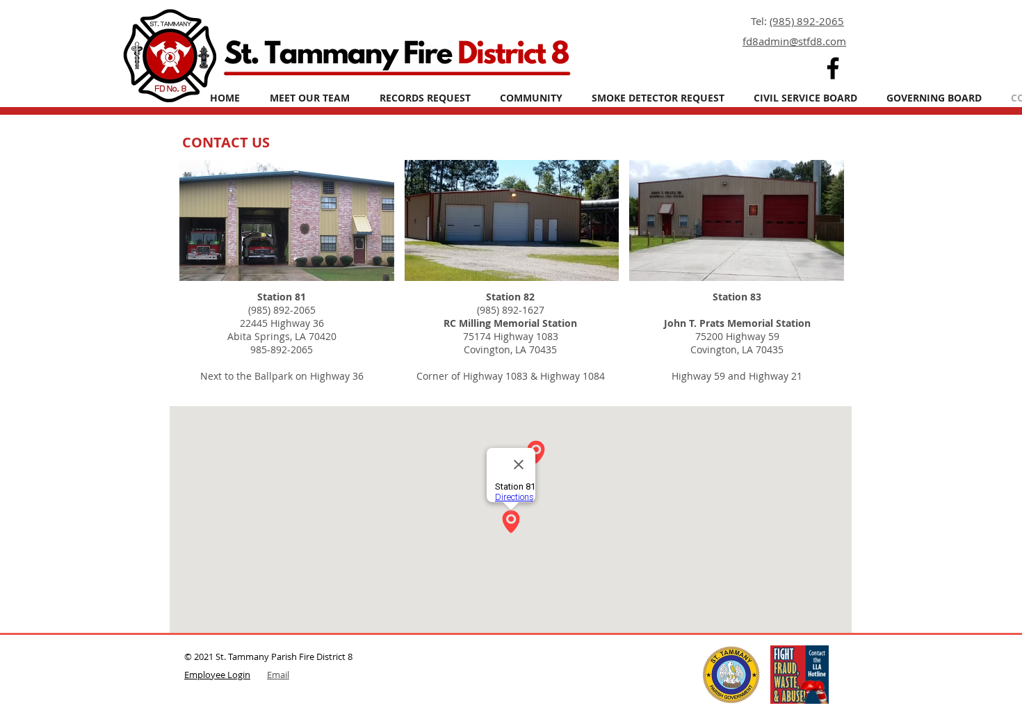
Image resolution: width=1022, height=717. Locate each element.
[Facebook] (832, 68)
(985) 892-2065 (807, 21)
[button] (531, 97)
